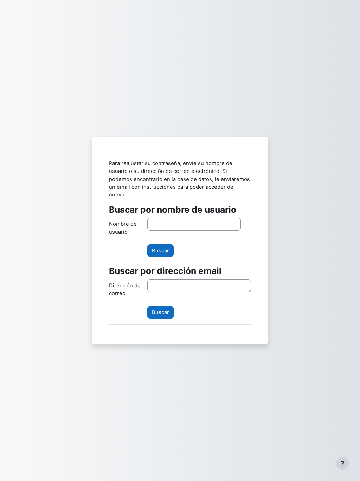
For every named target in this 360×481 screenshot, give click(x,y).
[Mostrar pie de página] (342, 463)
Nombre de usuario (123, 228)
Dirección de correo (125, 289)
